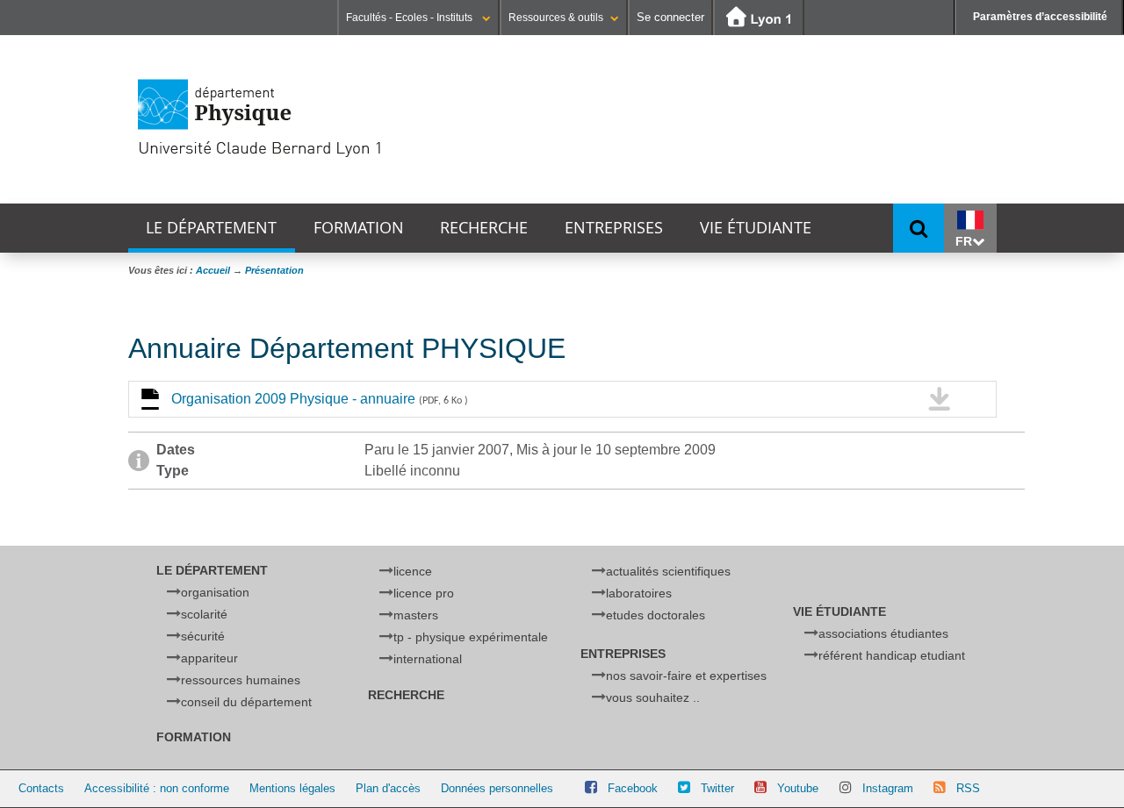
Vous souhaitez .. (653, 697)
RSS (968, 788)
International (427, 659)
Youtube (797, 788)
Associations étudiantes (883, 633)
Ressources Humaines (240, 680)
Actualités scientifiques (668, 571)
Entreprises (614, 228)
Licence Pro (423, 593)
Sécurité (203, 636)
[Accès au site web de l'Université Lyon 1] (759, 18)
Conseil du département (246, 702)
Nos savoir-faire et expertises (686, 676)
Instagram (887, 788)
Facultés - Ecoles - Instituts (410, 17)
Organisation (215, 592)
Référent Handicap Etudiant (891, 655)
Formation (358, 228)
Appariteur (209, 658)
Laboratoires (639, 593)
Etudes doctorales (655, 615)
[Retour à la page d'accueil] (321, 118)
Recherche (484, 228)
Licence (412, 571)
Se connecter (670, 17)
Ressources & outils (555, 17)
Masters (415, 615)
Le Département (211, 228)
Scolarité (204, 614)
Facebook (633, 788)
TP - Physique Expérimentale (470, 637)
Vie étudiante (755, 228)
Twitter (717, 788)
